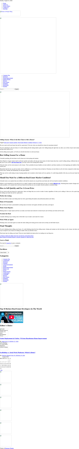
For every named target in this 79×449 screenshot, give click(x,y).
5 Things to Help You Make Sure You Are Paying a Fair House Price (16, 235)
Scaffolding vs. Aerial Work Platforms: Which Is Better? (17, 352)
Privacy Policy (6, 6)
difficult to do (56, 183)
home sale (6, 142)
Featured (5, 263)
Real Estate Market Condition (25, 142)
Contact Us (6, 7)
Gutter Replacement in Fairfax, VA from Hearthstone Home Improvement (23, 338)
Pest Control (6, 82)
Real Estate (6, 85)
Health (4, 266)
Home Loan (6, 268)
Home (4, 3)
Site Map (5, 8)
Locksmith (5, 274)
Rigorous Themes (9, 448)
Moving (5, 81)
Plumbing (5, 83)
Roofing (5, 86)
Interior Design (6, 79)
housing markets (13, 142)
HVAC (5, 270)
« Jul (1, 370)
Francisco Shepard (6, 355)
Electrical (5, 76)
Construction (6, 260)
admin (3, 341)
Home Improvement (8, 78)
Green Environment (8, 264)
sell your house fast (16, 162)
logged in (8, 243)
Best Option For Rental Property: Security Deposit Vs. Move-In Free (17, 237)
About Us (5, 4)
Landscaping (6, 273)
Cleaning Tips (6, 75)
